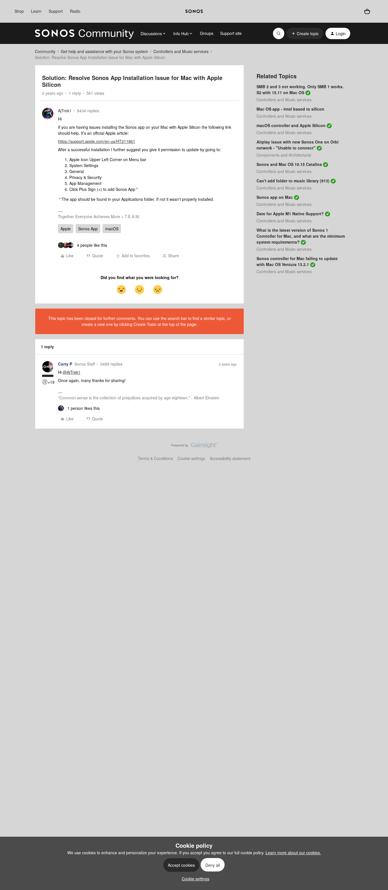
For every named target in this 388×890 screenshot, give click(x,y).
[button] (305, 33)
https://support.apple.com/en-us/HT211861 (96, 141)
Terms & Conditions (155, 458)
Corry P (65, 364)
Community (45, 51)
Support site (231, 33)
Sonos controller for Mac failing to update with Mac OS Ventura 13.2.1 (297, 261)
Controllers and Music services (180, 51)
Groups (206, 33)
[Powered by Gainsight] (194, 446)
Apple (66, 228)
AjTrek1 (65, 110)
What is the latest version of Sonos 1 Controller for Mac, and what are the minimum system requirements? (300, 236)
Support (56, 11)
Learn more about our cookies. (293, 852)
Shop (19, 11)
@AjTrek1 (71, 372)
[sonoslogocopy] (194, 11)
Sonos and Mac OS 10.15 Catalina (289, 164)
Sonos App (88, 228)
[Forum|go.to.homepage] (84, 33)
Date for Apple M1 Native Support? (290, 213)
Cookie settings (191, 458)
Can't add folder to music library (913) (292, 181)
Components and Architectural (283, 155)
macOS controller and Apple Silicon (291, 125)
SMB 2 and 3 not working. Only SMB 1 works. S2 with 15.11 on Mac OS (300, 89)
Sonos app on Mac (274, 197)
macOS (111, 228)
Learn (36, 11)
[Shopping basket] (367, 11)
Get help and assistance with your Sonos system (104, 51)
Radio (75, 11)
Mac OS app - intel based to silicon (290, 109)
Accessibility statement (230, 458)
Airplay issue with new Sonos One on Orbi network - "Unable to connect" (297, 145)
